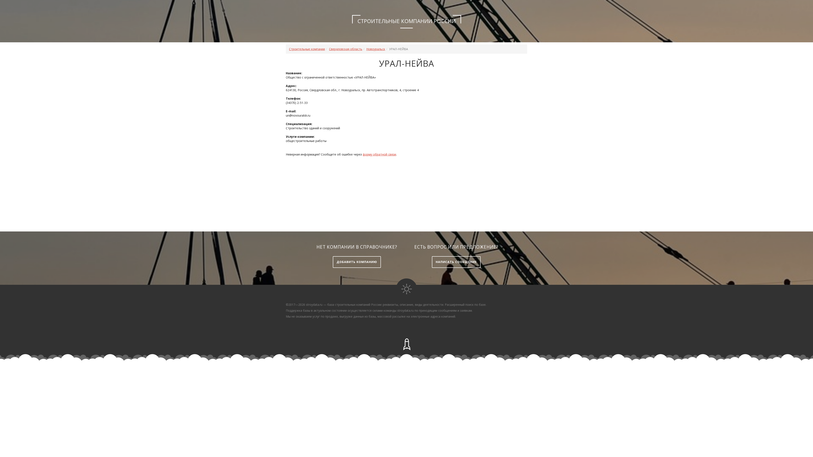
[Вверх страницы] (406, 344)
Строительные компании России (406, 21)
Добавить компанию (357, 262)
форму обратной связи (379, 154)
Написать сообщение (456, 262)
